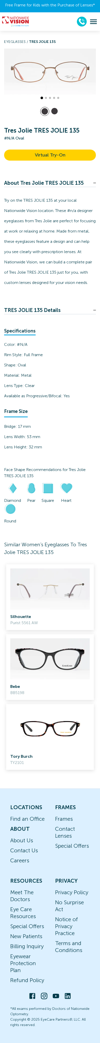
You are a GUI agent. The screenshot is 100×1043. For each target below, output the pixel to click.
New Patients (26, 936)
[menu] (93, 21)
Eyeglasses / (16, 42)
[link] (50, 597)
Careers (19, 860)
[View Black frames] (54, 111)
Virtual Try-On (50, 155)
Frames (64, 819)
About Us (21, 840)
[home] (15, 21)
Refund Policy (27, 980)
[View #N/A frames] (44, 111)
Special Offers (72, 846)
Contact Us (24, 850)
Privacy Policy (71, 892)
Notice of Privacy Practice (66, 926)
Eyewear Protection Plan (23, 963)
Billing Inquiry (27, 946)
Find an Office (27, 819)
